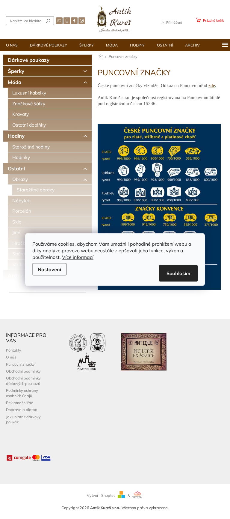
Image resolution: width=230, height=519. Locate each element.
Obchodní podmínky (23, 371)
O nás (11, 357)
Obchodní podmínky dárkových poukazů (23, 381)
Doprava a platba (21, 409)
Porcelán (21, 211)
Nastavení (49, 269)
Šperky (16, 71)
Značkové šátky (28, 103)
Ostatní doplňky (29, 125)
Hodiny (16, 136)
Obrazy (20, 179)
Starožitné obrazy (36, 190)
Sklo (17, 222)
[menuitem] (12, 45)
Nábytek (21, 200)
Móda (14, 82)
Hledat (48, 21)
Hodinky (21, 157)
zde (211, 85)
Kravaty (20, 114)
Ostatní (16, 168)
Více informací (77, 257)
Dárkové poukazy (28, 60)
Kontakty (13, 350)
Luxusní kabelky (29, 93)
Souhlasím (178, 273)
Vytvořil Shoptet (101, 495)
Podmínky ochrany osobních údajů (22, 393)
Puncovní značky (20, 364)
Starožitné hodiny (31, 147)
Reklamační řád (20, 402)
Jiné (16, 232)
